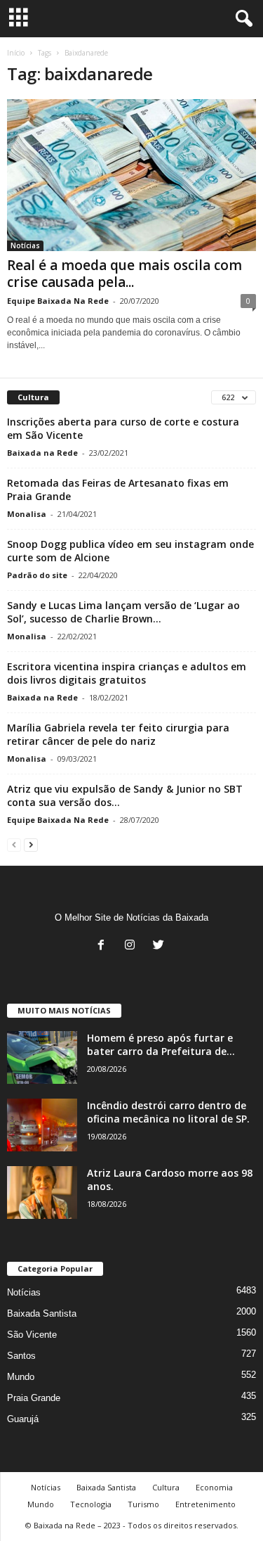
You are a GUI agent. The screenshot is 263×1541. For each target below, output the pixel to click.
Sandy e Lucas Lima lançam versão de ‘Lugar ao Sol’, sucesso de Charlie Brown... (123, 612)
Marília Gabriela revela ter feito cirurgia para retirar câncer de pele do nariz (118, 734)
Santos (21, 1355)
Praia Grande (33, 1398)
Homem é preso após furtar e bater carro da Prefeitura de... (161, 1044)
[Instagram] (133, 946)
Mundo (20, 1376)
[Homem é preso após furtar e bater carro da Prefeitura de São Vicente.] (42, 1057)
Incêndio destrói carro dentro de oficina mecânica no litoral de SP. (168, 1112)
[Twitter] (160, 946)
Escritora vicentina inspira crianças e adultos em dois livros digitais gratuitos (126, 673)
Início (16, 53)
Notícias (25, 245)
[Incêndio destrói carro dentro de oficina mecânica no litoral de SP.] (42, 1125)
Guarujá (23, 1419)
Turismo (143, 1504)
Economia (214, 1487)
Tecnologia (91, 1504)
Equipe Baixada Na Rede (58, 300)
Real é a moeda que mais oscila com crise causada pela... (124, 273)
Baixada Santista (41, 1313)
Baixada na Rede (42, 452)
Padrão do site (37, 575)
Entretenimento (205, 1504)
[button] (241, 19)
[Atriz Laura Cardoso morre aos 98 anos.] (42, 1192)
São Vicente (32, 1334)
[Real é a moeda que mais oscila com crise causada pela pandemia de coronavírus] (131, 175)
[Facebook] (104, 946)
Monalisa (26, 514)
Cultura (166, 1487)
